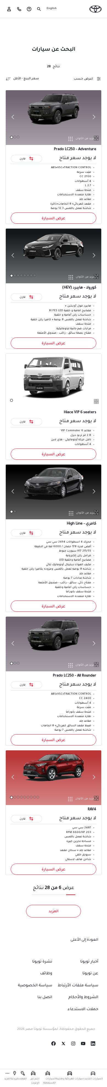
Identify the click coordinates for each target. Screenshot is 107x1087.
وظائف (46, 974)
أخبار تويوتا (89, 962)
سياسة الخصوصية (35, 986)
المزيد (53, 912)
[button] (93, 1076)
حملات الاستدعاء (82, 1009)
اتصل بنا (44, 997)
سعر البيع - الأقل (26, 79)
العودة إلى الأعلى (84, 940)
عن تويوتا (90, 974)
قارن (22, 158)
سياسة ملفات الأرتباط (78, 986)
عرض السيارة (53, 219)
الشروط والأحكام (83, 997)
